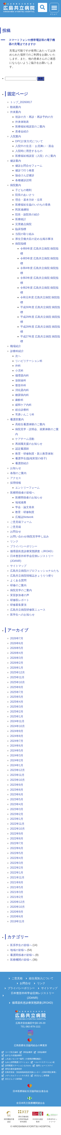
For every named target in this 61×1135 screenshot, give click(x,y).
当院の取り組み (24, 234)
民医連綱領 (22, 209)
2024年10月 (17, 726)
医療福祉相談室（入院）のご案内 (35, 155)
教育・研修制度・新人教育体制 (34, 453)
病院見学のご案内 (21, 590)
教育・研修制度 (24, 512)
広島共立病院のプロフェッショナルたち (34, 570)
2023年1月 (16, 818)
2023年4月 (16, 804)
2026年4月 (16, 652)
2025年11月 (17, 677)
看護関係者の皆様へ (22, 954)
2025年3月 (16, 706)
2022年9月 (16, 833)
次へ (18, 356)
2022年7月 (16, 843)
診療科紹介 (17, 351)
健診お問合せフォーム (28, 165)
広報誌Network (24, 517)
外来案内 (15, 112)
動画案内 (15, 107)
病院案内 (15, 185)
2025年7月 (16, 692)
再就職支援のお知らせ (28, 443)
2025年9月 (16, 687)
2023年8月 (16, 789)
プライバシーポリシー (23, 546)
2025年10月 (17, 682)
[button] (42, 7)
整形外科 (20, 385)
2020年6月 (16, 916)
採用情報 (15, 482)
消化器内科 (22, 390)
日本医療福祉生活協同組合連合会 (30, 1091)
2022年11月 (17, 823)
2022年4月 (16, 858)
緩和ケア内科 (23, 404)
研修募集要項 (18, 604)
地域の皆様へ (18, 950)
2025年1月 (16, 716)
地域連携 (20, 502)
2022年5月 (16, 853)
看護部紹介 (22, 463)
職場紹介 (15, 346)
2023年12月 (17, 770)
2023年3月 (16, 809)
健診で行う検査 (24, 170)
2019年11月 (17, 921)
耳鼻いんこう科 (24, 414)
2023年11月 (17, 775)
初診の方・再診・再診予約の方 (34, 116)
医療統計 (20, 219)
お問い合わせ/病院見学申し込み (29, 536)
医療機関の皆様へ (21, 959)
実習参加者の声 (19, 595)
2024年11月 (17, 721)
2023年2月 (16, 814)
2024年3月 (16, 755)
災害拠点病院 (23, 224)
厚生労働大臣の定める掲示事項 (34, 238)
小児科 (19, 370)
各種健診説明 (23, 180)
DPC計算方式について (29, 141)
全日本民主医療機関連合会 (30, 1103)
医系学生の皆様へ (21, 945)
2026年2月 (16, 662)
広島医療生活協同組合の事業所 (30, 1045)
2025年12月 (17, 672)
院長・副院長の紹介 (27, 214)
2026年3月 (16, 657)
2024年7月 (16, 740)
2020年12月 (17, 901)
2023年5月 (16, 799)
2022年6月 (16, 848)
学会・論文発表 (24, 507)
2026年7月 (16, 638)
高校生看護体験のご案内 (30, 424)
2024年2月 (16, 760)
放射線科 (20, 380)
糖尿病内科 (22, 395)
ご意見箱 (15, 526)
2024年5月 (16, 750)
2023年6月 (16, 794)
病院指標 (20, 243)
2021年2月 (16, 897)
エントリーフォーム (27, 487)
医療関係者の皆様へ (22, 492)
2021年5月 (16, 887)
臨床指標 (20, 229)
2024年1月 (16, 765)
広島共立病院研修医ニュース (27, 609)
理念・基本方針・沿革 (28, 199)
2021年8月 (16, 882)
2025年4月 (16, 701)
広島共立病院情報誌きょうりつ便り (32, 575)
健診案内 (15, 160)
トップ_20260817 (21, 102)
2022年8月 (16, 838)
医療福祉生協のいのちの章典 (32, 204)
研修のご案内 (18, 585)
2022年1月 (16, 872)
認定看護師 (22, 448)
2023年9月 (16, 784)
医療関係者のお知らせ (28, 497)
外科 (18, 365)
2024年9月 (16, 731)
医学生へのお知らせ (22, 614)
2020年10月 (17, 906)
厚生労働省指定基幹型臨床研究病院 (23, 1119)
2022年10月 (17, 828)
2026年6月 (16, 643)
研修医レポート (19, 600)
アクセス (15, 478)
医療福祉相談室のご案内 (30, 126)
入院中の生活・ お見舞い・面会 (34, 146)
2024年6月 (16, 745)
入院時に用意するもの (28, 150)
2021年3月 (16, 892)
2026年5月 (16, 648)
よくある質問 (18, 580)
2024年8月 (16, 736)
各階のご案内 (18, 473)
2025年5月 (16, 696)
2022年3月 (16, 862)
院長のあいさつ (24, 194)
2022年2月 (16, 867)
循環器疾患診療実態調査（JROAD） (32, 551)
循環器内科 (22, 375)
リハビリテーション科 (28, 360)
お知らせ (15, 468)
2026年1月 (16, 667)
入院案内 (15, 136)
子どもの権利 (23, 190)
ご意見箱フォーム (21, 521)
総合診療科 (22, 409)
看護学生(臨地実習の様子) (31, 458)
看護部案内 (17, 419)
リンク (14, 541)
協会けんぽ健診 (24, 175)
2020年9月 (16, 911)
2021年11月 (17, 877)
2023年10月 (17, 779)
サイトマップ (18, 565)
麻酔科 (19, 399)
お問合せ (15, 531)
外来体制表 (22, 121)
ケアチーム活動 (24, 438)
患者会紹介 (22, 131)
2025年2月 (16, 711)
